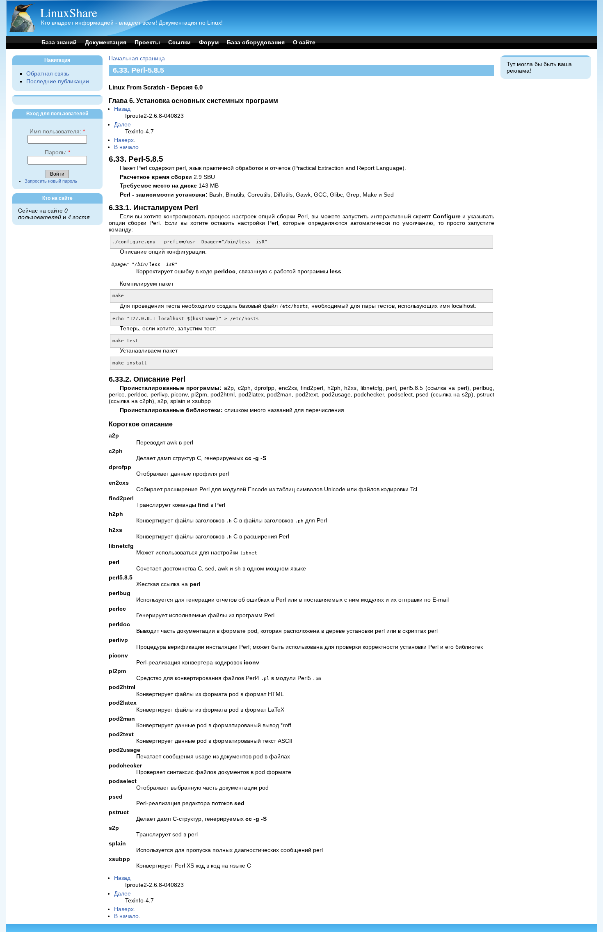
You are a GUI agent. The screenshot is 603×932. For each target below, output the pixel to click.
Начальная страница (137, 58)
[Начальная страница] (22, 30)
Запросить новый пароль (51, 181)
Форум (209, 42)
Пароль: (57, 152)
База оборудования (256, 42)
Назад (122, 109)
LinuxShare (68, 12)
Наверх (124, 140)
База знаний (59, 42)
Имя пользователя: (57, 131)
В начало (126, 147)
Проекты (147, 42)
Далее (122, 124)
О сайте (304, 42)
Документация (105, 42)
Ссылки (179, 42)
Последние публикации (57, 81)
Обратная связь (47, 74)
